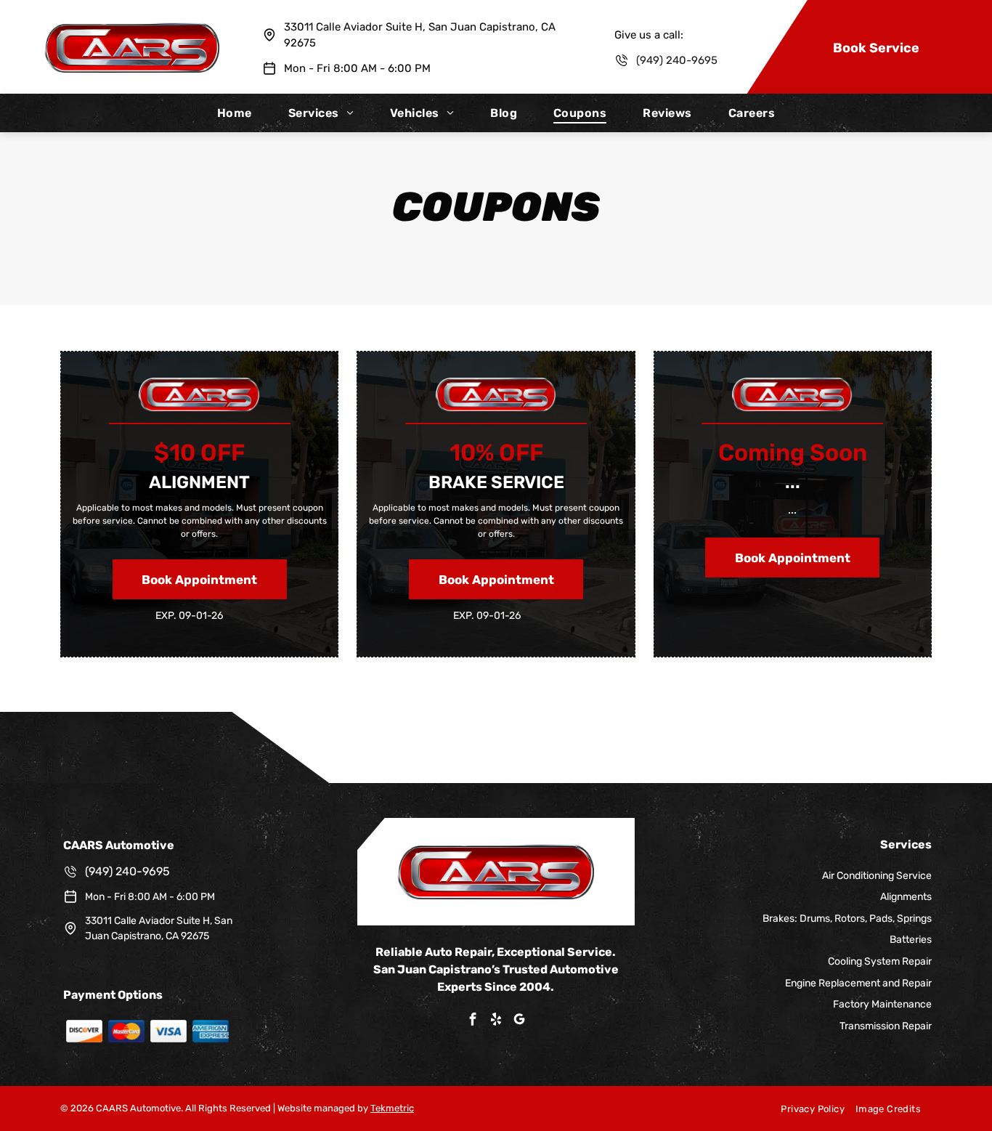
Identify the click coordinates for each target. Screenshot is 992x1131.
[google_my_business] (519, 1021)
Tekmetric (392, 1108)
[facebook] (473, 1021)
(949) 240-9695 (676, 60)
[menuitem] (234, 112)
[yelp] (496, 1021)
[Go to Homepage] (132, 29)
